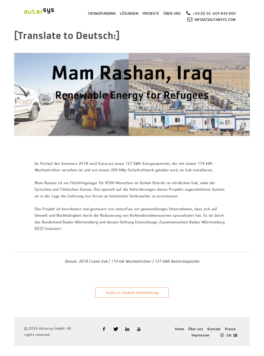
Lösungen (129, 13)
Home (179, 329)
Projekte (151, 13)
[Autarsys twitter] (116, 329)
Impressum (200, 335)
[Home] (39, 10)
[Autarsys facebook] (104, 329)
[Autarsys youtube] (139, 329)
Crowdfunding (102, 13)
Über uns (172, 13)
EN (229, 335)
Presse (230, 329)
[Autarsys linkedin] (128, 329)
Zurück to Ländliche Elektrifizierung (132, 292)
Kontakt (214, 329)
